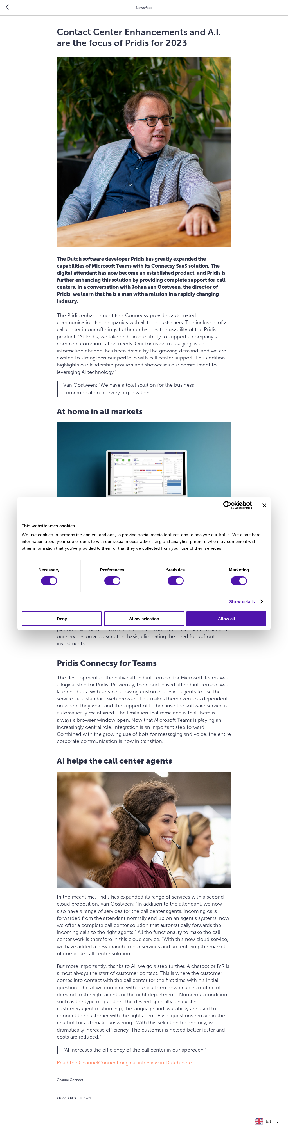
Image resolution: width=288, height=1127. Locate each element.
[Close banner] (264, 505)
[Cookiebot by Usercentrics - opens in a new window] (227, 505)
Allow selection (144, 618)
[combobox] (267, 1121)
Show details (242, 601)
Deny (62, 618)
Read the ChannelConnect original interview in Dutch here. (125, 1063)
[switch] (112, 580)
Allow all (226, 618)
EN (268, 1121)
